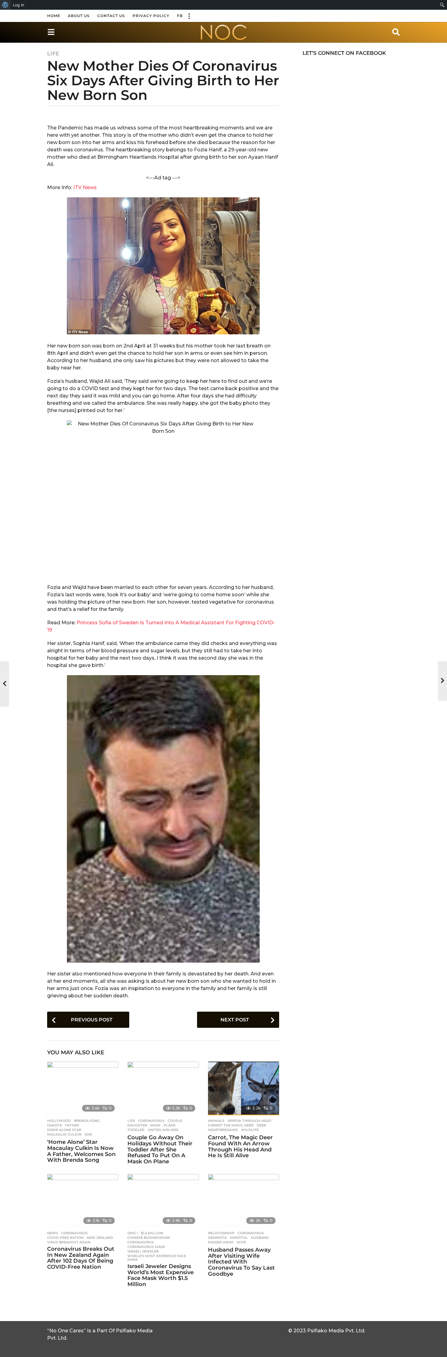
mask (155, 1125)
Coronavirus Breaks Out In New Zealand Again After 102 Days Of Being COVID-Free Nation (80, 1258)
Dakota (54, 1125)
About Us (79, 15)
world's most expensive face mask (156, 1257)
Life (53, 54)
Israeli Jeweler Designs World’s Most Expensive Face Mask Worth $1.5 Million (160, 1275)
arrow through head (249, 1121)
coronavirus (151, 1121)
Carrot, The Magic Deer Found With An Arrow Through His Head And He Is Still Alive (240, 1146)
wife (241, 1242)
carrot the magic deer (231, 1125)
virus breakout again (69, 1242)
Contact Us (111, 15)
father (72, 1125)
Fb (180, 15)
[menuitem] (5, 5)
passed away (221, 1242)
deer (261, 1125)
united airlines (162, 1130)
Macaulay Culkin (64, 1134)
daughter (137, 1125)
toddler (135, 1130)
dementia (217, 1237)
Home (53, 15)
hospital (239, 1237)
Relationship (221, 1233)
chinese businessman (148, 1237)
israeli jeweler (143, 1251)
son (88, 1134)
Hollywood (59, 1121)
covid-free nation (65, 1237)
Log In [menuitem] (18, 4)
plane (169, 1125)
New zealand (100, 1237)
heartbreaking (223, 1130)
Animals (216, 1121)
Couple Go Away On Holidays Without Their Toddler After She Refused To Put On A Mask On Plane (159, 1149)
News (52, 1233)
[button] (189, 16)
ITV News (84, 187)
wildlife (250, 1130)
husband (260, 1237)
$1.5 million (152, 1233)
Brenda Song (87, 1121)
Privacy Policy (151, 15)
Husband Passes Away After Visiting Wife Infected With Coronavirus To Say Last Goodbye (241, 1261)
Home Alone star (64, 1130)
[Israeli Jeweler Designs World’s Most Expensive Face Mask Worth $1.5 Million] (163, 1201)
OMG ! (132, 1233)
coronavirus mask (146, 1247)
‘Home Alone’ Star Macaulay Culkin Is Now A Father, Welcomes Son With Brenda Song (81, 1151)
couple (175, 1121)
